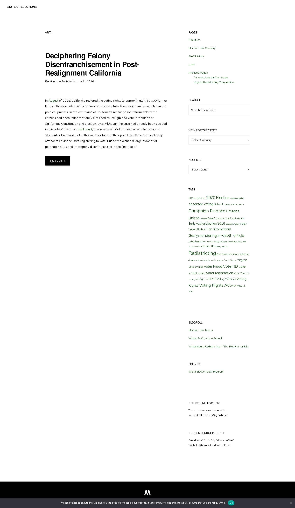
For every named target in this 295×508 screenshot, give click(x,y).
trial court (85, 129)
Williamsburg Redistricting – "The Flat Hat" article (218, 346)
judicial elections (197, 241)
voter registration (219, 273)
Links (191, 64)
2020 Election (218, 197)
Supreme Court (222, 260)
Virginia (242, 260)
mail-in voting (213, 241)
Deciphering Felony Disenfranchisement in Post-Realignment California (92, 64)
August (53, 100)
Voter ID (230, 266)
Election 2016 (215, 223)
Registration (234, 254)
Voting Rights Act (215, 285)
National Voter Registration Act (233, 241)
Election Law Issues (200, 330)
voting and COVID (206, 279)
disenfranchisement (234, 218)
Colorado (203, 218)
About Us (194, 40)
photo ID (208, 246)
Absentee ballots (237, 198)
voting (191, 279)
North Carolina (195, 246)
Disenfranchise (216, 218)
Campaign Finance (206, 210)
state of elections (204, 260)
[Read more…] (60, 162)
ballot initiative (237, 204)
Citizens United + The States (211, 77)
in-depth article (230, 235)
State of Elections (22, 7)
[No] (290, 503)
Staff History (196, 56)
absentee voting (200, 204)
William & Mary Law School (205, 338)
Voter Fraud (213, 266)
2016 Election (197, 198)
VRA (233, 285)
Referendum (222, 254)
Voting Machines (226, 279)
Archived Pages (198, 72)
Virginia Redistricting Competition (214, 82)
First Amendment (218, 229)
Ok (231, 502)
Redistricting (202, 253)
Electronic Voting (233, 224)
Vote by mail (195, 266)
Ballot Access (222, 204)
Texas (233, 260)
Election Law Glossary (201, 48)
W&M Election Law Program (205, 371)
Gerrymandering (202, 235)
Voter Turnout (241, 273)
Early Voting (196, 223)
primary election (221, 246)
